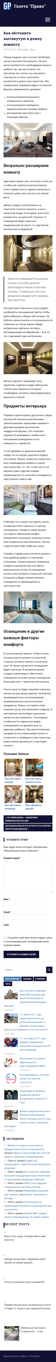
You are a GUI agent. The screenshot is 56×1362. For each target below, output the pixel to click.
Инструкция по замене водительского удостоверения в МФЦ (32, 1062)
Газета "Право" (30, 6)
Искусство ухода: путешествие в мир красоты (24, 1238)
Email (7, 912)
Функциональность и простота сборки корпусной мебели (28, 827)
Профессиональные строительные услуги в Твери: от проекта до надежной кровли (27, 1307)
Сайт (6, 924)
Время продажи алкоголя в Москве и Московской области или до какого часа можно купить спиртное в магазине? (27, 1119)
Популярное (12, 979)
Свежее (27, 979)
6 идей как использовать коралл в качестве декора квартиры (27, 1164)
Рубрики (40, 979)
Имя (7, 899)
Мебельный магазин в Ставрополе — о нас (33, 1329)
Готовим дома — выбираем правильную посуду (21, 819)
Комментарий (12, 858)
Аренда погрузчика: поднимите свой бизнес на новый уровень (24, 1261)
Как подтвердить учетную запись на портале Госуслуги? (34, 1078)
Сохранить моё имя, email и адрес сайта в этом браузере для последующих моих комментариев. (28, 941)
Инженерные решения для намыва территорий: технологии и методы (26, 1194)
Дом (32, 49)
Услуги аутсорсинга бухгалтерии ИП (24, 1282)
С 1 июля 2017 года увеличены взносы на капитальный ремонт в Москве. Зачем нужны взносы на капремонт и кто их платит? (26, 1022)
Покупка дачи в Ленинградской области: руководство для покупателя (28, 1206)
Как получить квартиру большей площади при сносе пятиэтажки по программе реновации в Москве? (25, 998)
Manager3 (23, 49)
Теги (7, 984)
